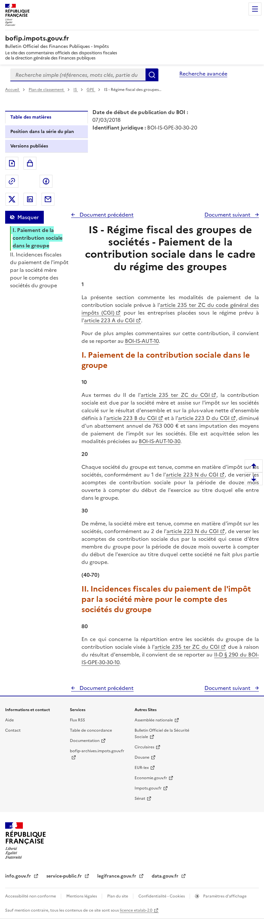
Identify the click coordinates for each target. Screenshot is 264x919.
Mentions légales (82, 896)
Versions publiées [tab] (29, 146)
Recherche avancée (203, 73)
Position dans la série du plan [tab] (42, 131)
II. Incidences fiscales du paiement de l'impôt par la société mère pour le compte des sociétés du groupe (39, 270)
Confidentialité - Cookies (162, 896)
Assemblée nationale (154, 720)
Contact (13, 730)
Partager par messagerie (48, 199)
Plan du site (118, 896)
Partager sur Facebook (46, 181)
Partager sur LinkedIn (30, 199)
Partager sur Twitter (11, 199)
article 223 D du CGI (204, 418)
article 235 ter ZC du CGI (175, 395)
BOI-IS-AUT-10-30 (159, 441)
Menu (255, 9)
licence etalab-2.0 (136, 910)
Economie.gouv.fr (151, 778)
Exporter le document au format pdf (11, 163)
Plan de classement (46, 90)
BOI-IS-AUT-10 (142, 341)
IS (75, 90)
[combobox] (78, 74)
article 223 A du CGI (109, 320)
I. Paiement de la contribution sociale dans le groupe (37, 237)
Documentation (84, 741)
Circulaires (144, 747)
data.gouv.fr (166, 876)
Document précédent (106, 215)
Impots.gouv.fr (148, 788)
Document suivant (228, 215)
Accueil (12, 90)
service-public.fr (64, 876)
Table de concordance (91, 730)
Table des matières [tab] (30, 117)
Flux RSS (77, 720)
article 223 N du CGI (192, 474)
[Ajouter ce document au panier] (30, 163)
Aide (9, 720)
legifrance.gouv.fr (117, 876)
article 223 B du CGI (131, 418)
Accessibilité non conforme (31, 896)
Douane (142, 757)
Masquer (28, 217)
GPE (91, 90)
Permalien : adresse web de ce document (11, 181)
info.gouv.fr (18, 876)
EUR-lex (142, 768)
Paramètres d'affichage (224, 896)
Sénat (140, 798)
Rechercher (152, 74)
